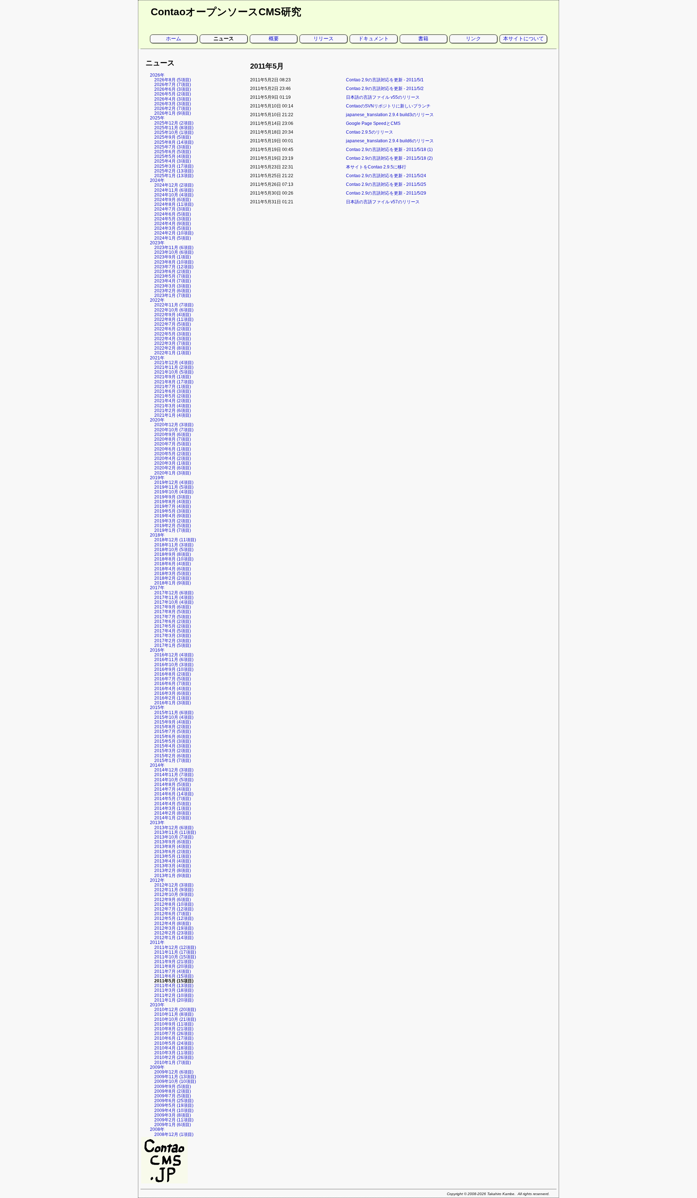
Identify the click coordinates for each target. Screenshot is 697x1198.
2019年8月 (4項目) (172, 501)
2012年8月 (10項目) (173, 904)
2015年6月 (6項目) (172, 736)
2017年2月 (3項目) (172, 640)
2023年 (157, 242)
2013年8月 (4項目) (172, 846)
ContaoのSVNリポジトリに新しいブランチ (388, 106)
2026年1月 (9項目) (172, 113)
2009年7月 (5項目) (172, 1096)
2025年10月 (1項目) (173, 132)
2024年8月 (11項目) (173, 204)
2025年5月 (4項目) (172, 156)
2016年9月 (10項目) (173, 669)
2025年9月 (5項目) (172, 137)
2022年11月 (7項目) (173, 304)
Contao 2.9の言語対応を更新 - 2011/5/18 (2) (389, 158)
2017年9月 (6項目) (172, 607)
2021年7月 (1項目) (172, 386)
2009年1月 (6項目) (172, 1124)
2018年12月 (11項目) (175, 539)
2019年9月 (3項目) (172, 497)
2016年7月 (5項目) (172, 678)
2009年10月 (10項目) (175, 1081)
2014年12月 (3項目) (173, 770)
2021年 (157, 357)
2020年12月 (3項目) (173, 424)
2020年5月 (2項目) (172, 453)
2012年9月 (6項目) (172, 899)
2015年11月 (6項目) (173, 712)
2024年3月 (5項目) (172, 228)
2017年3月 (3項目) (172, 635)
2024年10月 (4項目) (173, 194)
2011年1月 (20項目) (173, 1000)
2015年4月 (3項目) (172, 746)
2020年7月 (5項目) (172, 444)
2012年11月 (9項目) (173, 889)
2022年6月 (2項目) (172, 328)
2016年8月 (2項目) (172, 674)
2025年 (157, 118)
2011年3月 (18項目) (173, 990)
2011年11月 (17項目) (175, 952)
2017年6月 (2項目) (172, 621)
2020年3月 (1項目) (172, 463)
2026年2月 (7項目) (172, 108)
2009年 (157, 1067)
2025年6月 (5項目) (172, 151)
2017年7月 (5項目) (172, 616)
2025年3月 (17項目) (173, 166)
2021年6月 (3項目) (172, 391)
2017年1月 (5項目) (172, 645)
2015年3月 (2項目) (172, 750)
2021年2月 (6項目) (172, 410)
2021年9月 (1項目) (172, 376)
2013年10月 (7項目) (173, 837)
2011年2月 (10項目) (173, 995)
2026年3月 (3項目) (172, 103)
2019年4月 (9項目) (172, 515)
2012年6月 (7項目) (172, 913)
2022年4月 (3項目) (172, 338)
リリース (323, 38)
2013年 (157, 822)
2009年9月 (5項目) (172, 1086)
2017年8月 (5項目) (172, 611)
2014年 (157, 765)
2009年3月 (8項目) (172, 1115)
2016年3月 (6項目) (172, 693)
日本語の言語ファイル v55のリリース (383, 97)
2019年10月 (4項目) (173, 491)
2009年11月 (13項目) (175, 1076)
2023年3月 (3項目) (172, 286)
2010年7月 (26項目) (173, 1033)
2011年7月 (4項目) (172, 971)
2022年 (157, 300)
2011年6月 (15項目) (173, 976)
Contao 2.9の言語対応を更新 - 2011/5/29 (386, 193)
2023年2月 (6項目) (172, 290)
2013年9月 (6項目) (172, 841)
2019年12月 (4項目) (173, 482)
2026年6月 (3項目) (172, 89)
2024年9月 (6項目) (172, 199)
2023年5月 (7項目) (172, 276)
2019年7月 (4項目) (172, 506)
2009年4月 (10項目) (173, 1110)
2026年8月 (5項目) (172, 79)
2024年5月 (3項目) (172, 218)
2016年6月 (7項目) (172, 683)
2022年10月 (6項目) (173, 310)
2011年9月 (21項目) (173, 961)
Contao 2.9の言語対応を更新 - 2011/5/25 (386, 184)
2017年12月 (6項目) (173, 592)
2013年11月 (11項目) (175, 832)
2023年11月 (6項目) (173, 247)
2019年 (157, 477)
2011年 (157, 942)
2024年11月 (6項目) (173, 190)
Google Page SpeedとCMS (373, 123)
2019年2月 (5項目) (172, 525)
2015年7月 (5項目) (172, 731)
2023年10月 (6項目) (173, 252)
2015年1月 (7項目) (172, 760)
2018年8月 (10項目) (173, 559)
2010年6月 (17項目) (173, 1038)
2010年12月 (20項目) (175, 1009)
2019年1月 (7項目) (172, 530)
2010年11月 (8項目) (173, 1014)
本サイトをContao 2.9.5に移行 (376, 167)
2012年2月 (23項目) (173, 933)
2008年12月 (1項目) (173, 1134)
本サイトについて (523, 38)
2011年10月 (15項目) (175, 956)
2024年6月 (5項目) (172, 214)
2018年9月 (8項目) (172, 554)
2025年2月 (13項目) (173, 171)
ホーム (173, 38)
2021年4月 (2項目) (172, 400)
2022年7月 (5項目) (172, 324)
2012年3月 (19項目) (173, 928)
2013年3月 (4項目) (172, 865)
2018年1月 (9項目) (172, 583)
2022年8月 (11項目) (173, 319)
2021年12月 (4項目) (173, 362)
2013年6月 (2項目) (172, 851)
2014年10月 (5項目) (173, 779)
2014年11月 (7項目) (173, 774)
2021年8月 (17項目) (173, 381)
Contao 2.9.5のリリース (369, 132)
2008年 (157, 1129)
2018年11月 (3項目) (173, 544)
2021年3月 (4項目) (172, 405)
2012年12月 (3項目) (173, 885)
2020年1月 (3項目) (172, 473)
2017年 (157, 587)
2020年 (157, 420)
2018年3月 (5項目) (172, 573)
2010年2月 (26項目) (173, 1057)
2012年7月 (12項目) (173, 909)
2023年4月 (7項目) (172, 281)
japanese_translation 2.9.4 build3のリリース (390, 114)
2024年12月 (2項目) (173, 185)
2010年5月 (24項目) (173, 1043)
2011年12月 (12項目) (175, 947)
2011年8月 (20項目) (173, 966)
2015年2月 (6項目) (172, 755)
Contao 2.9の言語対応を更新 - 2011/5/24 (386, 175)
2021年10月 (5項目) (173, 372)
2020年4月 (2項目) (172, 458)
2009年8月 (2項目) (172, 1091)
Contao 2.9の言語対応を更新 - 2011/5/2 (385, 88)
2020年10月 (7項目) (173, 429)
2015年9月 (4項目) (172, 722)
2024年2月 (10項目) (173, 233)
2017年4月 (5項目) (172, 630)
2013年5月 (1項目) (172, 856)
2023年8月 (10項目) (173, 262)
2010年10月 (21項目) (175, 1019)
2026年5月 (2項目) (172, 94)
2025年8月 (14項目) (173, 142)
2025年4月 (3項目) (172, 161)
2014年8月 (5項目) (172, 784)
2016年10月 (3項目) (173, 664)
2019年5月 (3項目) (172, 511)
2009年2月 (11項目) (173, 1119)
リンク (473, 38)
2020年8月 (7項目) (172, 439)
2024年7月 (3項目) (172, 209)
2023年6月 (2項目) (172, 271)
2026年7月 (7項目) (172, 84)
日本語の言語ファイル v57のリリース (383, 201)
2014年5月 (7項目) (172, 798)
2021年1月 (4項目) (172, 415)
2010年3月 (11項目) (173, 1052)
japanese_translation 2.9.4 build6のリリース (390, 140)
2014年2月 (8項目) (172, 813)
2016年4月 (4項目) (172, 688)
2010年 (157, 1004)
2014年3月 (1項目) (172, 808)
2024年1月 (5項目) (172, 238)
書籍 (423, 38)
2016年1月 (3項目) (172, 702)
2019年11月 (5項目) (173, 487)
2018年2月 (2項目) (172, 578)
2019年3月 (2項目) (172, 520)
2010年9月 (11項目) (173, 1024)
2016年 (157, 650)
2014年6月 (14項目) (173, 793)
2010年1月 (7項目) (172, 1062)
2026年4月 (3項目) (172, 99)
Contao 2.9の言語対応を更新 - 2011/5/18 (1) (389, 149)
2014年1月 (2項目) (172, 817)
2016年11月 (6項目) (173, 659)
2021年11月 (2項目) (173, 367)
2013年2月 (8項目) (172, 870)
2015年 (157, 707)
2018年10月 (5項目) (173, 549)
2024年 (157, 180)
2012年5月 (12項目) (173, 918)
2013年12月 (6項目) (173, 827)
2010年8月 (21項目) (173, 1028)
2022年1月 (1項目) (172, 352)
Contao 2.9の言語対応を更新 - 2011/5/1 (385, 79)
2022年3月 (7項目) (172, 343)
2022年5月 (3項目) (172, 334)
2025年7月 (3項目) (172, 147)
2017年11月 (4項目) (173, 597)
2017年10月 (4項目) (173, 602)
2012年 (157, 880)
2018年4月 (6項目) (172, 568)
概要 (274, 38)
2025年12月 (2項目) (173, 123)
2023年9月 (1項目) (172, 257)
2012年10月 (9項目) (173, 894)
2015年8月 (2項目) (172, 726)
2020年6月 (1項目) (172, 449)
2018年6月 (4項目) (172, 563)
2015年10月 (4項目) (173, 717)
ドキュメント (373, 38)
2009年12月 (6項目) (173, 1072)
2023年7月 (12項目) (173, 266)
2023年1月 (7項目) (172, 295)
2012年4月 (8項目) (172, 923)
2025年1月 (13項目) (173, 175)
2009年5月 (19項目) (173, 1105)
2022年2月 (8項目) (172, 348)
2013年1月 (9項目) (172, 875)
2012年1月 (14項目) (173, 937)
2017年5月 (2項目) (172, 626)
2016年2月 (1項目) (172, 698)
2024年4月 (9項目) (172, 223)
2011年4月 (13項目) (173, 985)
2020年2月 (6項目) (172, 467)
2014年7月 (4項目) (172, 789)
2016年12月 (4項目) (173, 654)
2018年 (157, 535)
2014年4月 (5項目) (172, 803)
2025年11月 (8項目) (173, 127)
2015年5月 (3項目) (172, 741)
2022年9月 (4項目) (172, 314)
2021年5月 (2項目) (172, 396)
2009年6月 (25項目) (173, 1100)
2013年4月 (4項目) (172, 861)
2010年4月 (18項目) (173, 1048)
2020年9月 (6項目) (172, 434)
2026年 (157, 75)
